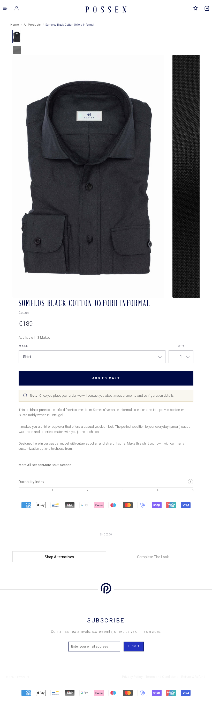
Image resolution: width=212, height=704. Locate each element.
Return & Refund (193, 677)
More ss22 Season (57, 465)
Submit (134, 646)
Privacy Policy (132, 677)
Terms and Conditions (162, 677)
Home (14, 24)
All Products (32, 24)
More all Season (31, 465)
